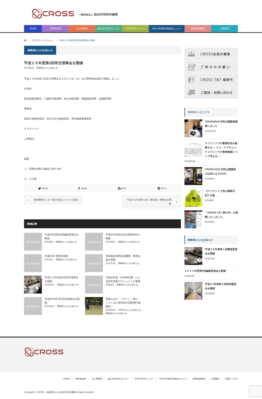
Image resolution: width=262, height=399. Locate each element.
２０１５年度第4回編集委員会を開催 (205, 270)
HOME (33, 28)
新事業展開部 (198, 28)
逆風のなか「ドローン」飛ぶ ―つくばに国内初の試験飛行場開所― (123, 302)
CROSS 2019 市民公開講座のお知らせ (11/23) (220, 171)
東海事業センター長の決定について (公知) (56, 199)
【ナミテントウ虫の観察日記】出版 (220, 193)
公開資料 (224, 28)
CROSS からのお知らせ (129, 310)
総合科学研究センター (108, 28)
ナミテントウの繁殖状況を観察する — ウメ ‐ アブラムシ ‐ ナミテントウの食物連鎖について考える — (221, 149)
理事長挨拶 (55, 28)
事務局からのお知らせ (47, 68)
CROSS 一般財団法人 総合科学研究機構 (56, 392)
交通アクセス (231, 379)
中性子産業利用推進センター (167, 28)
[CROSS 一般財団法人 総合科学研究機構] (75, 13)
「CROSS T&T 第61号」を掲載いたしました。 (221, 214)
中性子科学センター (135, 28)
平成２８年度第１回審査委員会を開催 (221, 251)
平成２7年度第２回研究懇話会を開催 (220, 286)
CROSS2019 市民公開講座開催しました (221, 123)
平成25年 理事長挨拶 (56, 256)
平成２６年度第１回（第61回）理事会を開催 (149, 201)
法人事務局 (82, 28)
